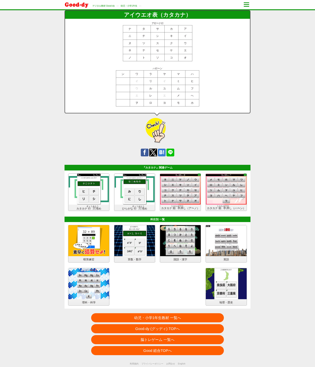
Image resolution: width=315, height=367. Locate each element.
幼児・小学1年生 (129, 6)
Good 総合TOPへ (157, 351)
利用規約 (134, 363)
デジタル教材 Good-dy (103, 6)
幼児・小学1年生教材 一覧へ (157, 318)
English (181, 363)
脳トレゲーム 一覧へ (157, 340)
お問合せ (170, 363)
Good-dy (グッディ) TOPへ (157, 329)
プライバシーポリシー (152, 363)
